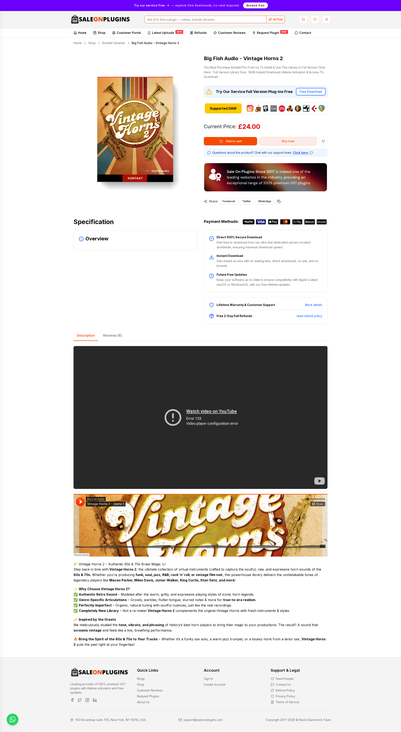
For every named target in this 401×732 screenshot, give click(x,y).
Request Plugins (148, 696)
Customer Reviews (232, 32)
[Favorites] (315, 19)
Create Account (214, 684)
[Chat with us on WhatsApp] (12, 719)
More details (313, 305)
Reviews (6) (112, 335)
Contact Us (283, 684)
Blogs (141, 678)
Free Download (311, 91)
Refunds (200, 32)
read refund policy (309, 316)
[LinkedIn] (95, 700)
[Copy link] (278, 201)
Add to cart (234, 141)
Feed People (285, 678)
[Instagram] (87, 700)
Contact (305, 32)
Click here (300, 152)
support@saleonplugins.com (202, 720)
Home (82, 32)
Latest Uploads (167, 32)
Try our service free (149, 5)
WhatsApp (264, 201)
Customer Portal (129, 32)
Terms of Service (287, 702)
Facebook (229, 201)
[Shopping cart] (303, 19)
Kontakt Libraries (113, 43)
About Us (143, 702)
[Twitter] (80, 700)
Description (86, 335)
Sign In (208, 678)
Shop (101, 32)
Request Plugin (272, 32)
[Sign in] (326, 19)
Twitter (246, 201)
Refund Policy (285, 690)
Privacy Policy (285, 696)
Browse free (255, 5)
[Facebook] (72, 700)
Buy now (288, 141)
